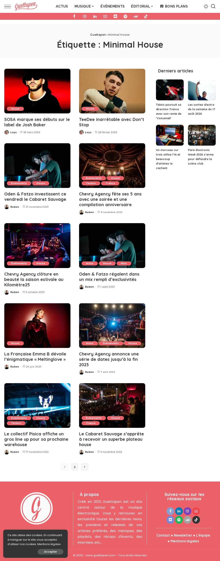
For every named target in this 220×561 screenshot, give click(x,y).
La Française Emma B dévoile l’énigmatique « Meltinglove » (35, 356)
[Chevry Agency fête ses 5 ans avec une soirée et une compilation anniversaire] (112, 165)
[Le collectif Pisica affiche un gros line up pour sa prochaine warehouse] (37, 405)
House (15, 108)
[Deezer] (135, 16)
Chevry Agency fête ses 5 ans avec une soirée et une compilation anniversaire (110, 199)
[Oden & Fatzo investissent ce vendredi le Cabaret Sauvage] (37, 165)
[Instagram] (84, 16)
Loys (13, 132)
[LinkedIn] (95, 16)
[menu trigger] (9, 6)
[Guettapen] (26, 6)
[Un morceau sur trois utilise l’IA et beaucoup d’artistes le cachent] (170, 135)
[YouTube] (105, 16)
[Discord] (115, 16)
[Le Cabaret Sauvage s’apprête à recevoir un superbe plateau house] (112, 405)
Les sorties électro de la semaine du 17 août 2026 (201, 109)
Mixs (124, 263)
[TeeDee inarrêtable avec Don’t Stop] (112, 91)
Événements (19, 183)
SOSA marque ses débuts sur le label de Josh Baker (37, 122)
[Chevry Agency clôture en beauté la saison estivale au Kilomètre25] (37, 245)
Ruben (14, 206)
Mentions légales (185, 541)
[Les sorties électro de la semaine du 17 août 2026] (202, 89)
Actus (89, 263)
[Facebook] (74, 16)
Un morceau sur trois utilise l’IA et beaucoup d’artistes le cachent (168, 159)
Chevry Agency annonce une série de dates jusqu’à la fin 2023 (109, 359)
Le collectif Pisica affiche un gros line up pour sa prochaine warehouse (36, 439)
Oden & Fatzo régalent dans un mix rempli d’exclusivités (109, 276)
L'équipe (203, 535)
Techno (91, 183)
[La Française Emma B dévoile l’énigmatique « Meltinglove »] (37, 325)
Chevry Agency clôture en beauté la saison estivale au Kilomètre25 (33, 279)
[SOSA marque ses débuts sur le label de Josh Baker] (37, 91)
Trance (110, 183)
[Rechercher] (213, 6)
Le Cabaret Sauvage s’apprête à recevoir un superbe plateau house (111, 439)
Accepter (50, 551)
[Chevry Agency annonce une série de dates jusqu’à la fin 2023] (112, 325)
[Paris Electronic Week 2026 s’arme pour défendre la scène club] (202, 135)
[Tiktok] (146, 16)
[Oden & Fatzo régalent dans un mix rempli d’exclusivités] (112, 245)
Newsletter (183, 535)
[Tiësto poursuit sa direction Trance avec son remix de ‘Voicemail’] (170, 89)
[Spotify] (125, 16)
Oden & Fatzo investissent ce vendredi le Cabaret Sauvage (35, 196)
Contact (163, 535)
